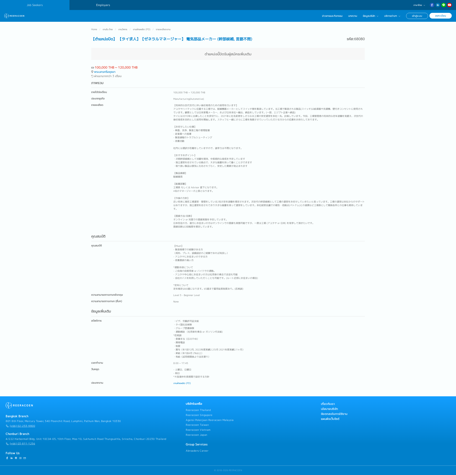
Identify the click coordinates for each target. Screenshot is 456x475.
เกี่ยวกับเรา (328, 404)
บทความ (352, 16)
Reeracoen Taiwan (197, 425)
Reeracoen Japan (196, 435)
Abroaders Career (197, 451)
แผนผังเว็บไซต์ (330, 419)
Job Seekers (35, 5)
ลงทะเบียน (440, 15)
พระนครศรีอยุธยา (104, 72)
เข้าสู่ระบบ (417, 15)
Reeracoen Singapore (199, 415)
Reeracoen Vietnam (198, 430)
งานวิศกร (122, 29)
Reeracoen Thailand (198, 410)
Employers (103, 5)
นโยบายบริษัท (329, 409)
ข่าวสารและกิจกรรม (332, 16)
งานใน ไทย (108, 29)
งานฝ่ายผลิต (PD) (141, 29)
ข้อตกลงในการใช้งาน (334, 414)
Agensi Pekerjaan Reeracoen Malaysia (210, 420)
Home (94, 29)
